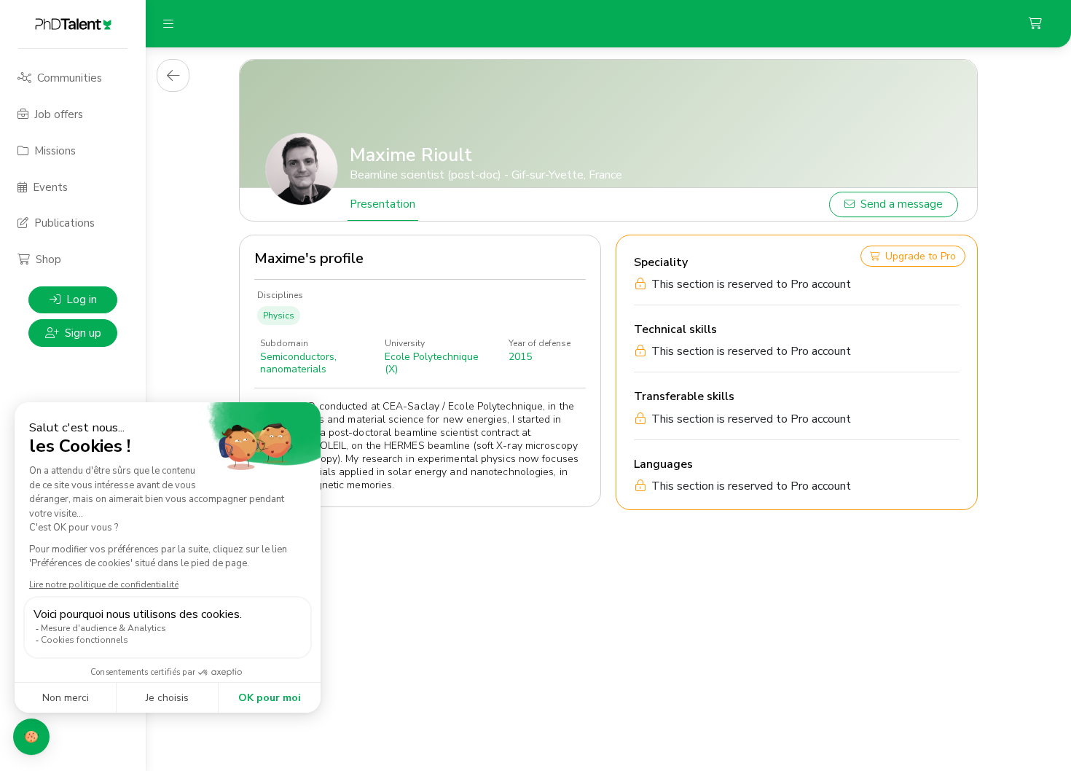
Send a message (901, 204)
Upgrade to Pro (920, 256)
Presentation (382, 204)
